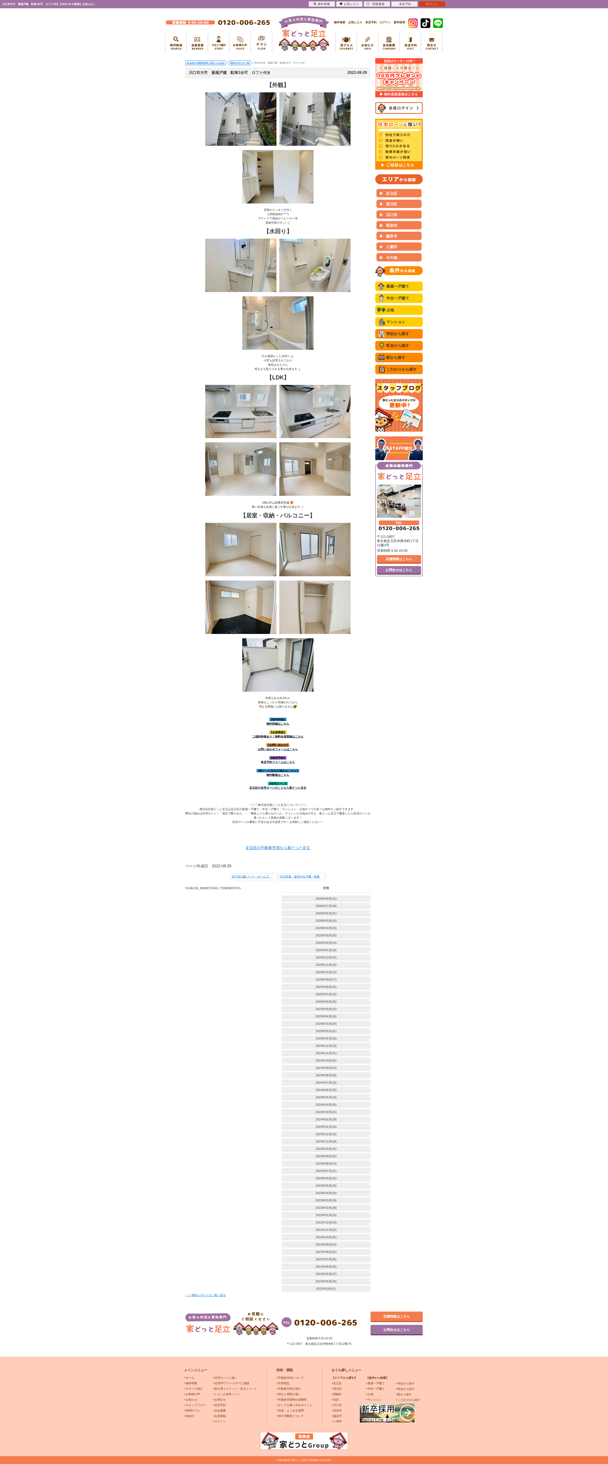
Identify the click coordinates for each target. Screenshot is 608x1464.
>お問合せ (219, 1399)
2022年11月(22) (326, 1230)
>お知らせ (190, 1399)
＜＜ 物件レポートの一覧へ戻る (205, 1295)
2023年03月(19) (326, 1200)
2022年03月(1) (326, 1288)
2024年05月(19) (326, 1097)
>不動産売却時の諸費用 (291, 1399)
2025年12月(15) (326, 957)
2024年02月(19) (326, 1119)
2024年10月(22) (326, 1060)
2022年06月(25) (326, 1266)
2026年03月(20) (326, 935)
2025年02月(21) (326, 1031)
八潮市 (391, 247)
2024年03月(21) (326, 1112)
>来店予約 (219, 1405)
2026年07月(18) (326, 906)
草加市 (391, 225)
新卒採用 (399, 22)
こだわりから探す (401, 369)
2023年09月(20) (326, 1156)
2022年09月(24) (326, 1244)
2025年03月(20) (326, 1023)
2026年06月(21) (326, 913)
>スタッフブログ (195, 1405)
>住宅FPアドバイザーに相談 (231, 1383)
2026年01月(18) (326, 950)
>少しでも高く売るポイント (294, 1405)
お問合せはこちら (399, 570)
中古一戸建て (397, 298)
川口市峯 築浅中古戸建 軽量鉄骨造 (303, 876)
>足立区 (337, 1383)
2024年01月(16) (326, 1127)
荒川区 (391, 204)
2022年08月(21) (326, 1252)
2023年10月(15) (326, 1149)
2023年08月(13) (326, 1163)
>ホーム (189, 1377)
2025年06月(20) (326, 1001)
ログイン (385, 22)
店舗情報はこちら (399, 559)
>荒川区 (337, 1388)
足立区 (391, 193)
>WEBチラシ (192, 1410)
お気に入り (355, 22)
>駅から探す (404, 1394)
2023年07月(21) (326, 1171)
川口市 (391, 215)
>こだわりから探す (408, 1400)
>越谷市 (337, 1416)
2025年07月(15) (326, 994)
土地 (390, 310)
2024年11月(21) (326, 1053)
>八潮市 (337, 1421)
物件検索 (339, 22)
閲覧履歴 (378, 4)
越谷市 (391, 236)
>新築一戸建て (375, 1383)
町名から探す (397, 346)
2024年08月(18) (326, 1075)
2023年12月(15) (326, 1134)
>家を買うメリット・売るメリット (235, 1388)
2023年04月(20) (326, 1193)
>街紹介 (189, 1416)
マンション (395, 322)
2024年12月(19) (326, 1046)
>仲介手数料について (290, 1416)
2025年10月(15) (326, 972)
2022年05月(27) (326, 1274)
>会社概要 (219, 1410)
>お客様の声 (192, 1394)
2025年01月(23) (326, 1038)
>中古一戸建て (375, 1388)
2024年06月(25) (326, 1090)
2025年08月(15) (326, 987)
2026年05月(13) (326, 920)
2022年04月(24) (326, 1281)
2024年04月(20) (326, 1104)
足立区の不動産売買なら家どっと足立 (278, 848)
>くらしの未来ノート (226, 1394)
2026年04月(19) (326, 928)
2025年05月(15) (326, 1009)
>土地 (369, 1394)
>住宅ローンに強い (225, 1377)
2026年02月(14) (326, 943)
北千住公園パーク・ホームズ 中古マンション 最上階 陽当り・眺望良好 (255, 876)
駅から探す (395, 357)
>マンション (374, 1399)
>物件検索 (190, 1383)
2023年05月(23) (326, 1185)
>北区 (335, 1399)
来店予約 (371, 22)
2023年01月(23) (326, 1215)
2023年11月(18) (326, 1141)
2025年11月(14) (326, 965)
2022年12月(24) (326, 1222)
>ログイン (219, 1421)
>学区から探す (405, 1383)
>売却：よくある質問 (290, 1410)
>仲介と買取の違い (288, 1394)
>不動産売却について (290, 1377)
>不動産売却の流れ (288, 1388)
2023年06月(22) (326, 1178)
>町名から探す (405, 1389)
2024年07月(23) (326, 1082)
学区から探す (397, 334)
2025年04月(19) (326, 1016)
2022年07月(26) (326, 1259)
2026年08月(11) (326, 898)
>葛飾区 (337, 1394)
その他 (391, 257)
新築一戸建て (397, 286)
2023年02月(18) (326, 1207)
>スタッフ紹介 (193, 1388)
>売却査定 (283, 1383)
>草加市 (337, 1410)
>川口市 (337, 1405)
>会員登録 (219, 1416)
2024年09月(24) (326, 1068)
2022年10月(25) (326, 1237)
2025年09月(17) (326, 979)
